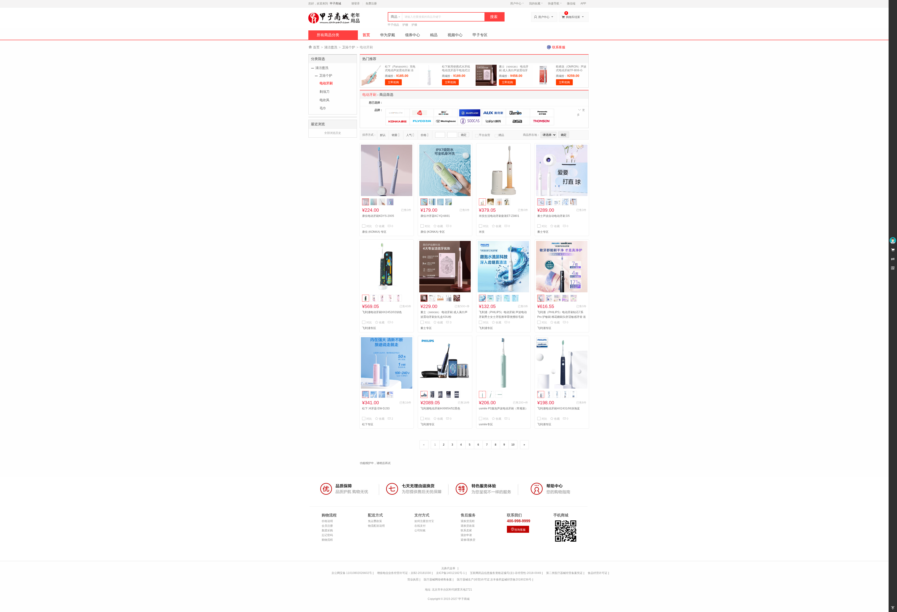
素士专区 (542, 231)
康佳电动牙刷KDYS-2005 (378, 216)
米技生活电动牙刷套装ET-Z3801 (499, 216)
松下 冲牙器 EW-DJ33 (376, 408)
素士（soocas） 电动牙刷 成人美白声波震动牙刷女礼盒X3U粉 (513, 70)
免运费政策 (375, 521)
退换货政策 (468, 525)
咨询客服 (518, 529)
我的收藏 (534, 3)
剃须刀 (324, 91)
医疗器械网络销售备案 (438, 579)
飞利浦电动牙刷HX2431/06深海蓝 (558, 408)
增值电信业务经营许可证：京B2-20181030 (404, 573)
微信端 (571, 3)
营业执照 (413, 579)
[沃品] (397, 113)
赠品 (501, 135)
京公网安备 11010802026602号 (351, 573)
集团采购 (327, 530)
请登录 (355, 3)
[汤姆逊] (542, 121)
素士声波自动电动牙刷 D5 (553, 216)
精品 (434, 35)
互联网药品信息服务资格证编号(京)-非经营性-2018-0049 (505, 573)
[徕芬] (494, 121)
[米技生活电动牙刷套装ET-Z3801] (503, 170)
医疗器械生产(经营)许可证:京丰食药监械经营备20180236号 (494, 579)
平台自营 (484, 135)
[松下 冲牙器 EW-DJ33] (386, 363)
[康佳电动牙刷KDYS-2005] (386, 170)
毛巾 (323, 108)
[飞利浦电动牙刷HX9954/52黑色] (445, 363)
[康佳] (397, 121)
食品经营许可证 (597, 573)
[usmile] (518, 113)
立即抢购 (393, 82)
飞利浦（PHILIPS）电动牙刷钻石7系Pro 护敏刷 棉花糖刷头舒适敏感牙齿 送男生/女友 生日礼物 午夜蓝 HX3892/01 (561, 317)
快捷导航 (553, 3)
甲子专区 (480, 35)
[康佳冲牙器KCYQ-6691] (445, 170)
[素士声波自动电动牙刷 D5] (561, 170)
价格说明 (327, 521)
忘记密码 (327, 535)
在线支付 (420, 525)
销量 (394, 135)
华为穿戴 (387, 35)
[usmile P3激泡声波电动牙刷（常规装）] (503, 363)
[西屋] (446, 121)
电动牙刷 (326, 83)
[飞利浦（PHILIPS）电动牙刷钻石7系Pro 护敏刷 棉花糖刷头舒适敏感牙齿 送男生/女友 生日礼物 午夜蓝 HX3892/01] (561, 266)
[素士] (470, 121)
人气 (409, 135)
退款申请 (466, 535)
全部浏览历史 (332, 133)
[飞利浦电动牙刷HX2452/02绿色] (386, 266)
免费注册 (371, 3)
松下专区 (367, 424)
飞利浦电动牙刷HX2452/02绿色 (382, 312)
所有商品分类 (328, 35)
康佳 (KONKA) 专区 (374, 231)
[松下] (542, 113)
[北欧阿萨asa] (518, 121)
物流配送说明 (376, 525)
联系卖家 (466, 530)
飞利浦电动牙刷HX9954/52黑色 (440, 408)
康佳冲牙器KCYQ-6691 (435, 216)
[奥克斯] (494, 113)
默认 (383, 135)
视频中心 (455, 35)
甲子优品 (393, 24)
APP (583, 3)
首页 (366, 35)
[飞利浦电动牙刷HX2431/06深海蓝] (561, 363)
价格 (423, 135)
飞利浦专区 (369, 328)
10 (513, 444)
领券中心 (412, 35)
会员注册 (327, 525)
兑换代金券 (448, 568)
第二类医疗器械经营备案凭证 (564, 573)
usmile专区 (486, 424)
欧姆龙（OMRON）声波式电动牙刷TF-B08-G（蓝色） (571, 70)
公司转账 (420, 530)
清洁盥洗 (330, 47)
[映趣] (421, 113)
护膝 (414, 24)
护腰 (405, 24)
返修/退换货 (468, 539)
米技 (481, 231)
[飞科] (421, 121)
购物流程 (327, 539)
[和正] (446, 113)
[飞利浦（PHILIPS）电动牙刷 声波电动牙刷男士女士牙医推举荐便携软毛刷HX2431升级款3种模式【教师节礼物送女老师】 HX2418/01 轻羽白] (503, 266)
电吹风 (324, 100)
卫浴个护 (348, 47)
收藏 (379, 226)
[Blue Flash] (470, 113)
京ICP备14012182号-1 (450, 573)
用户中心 (515, 3)
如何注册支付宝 (424, 521)
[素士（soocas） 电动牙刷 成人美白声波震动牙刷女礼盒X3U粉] (445, 266)
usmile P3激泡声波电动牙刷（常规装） (503, 408)
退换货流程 (468, 521)
